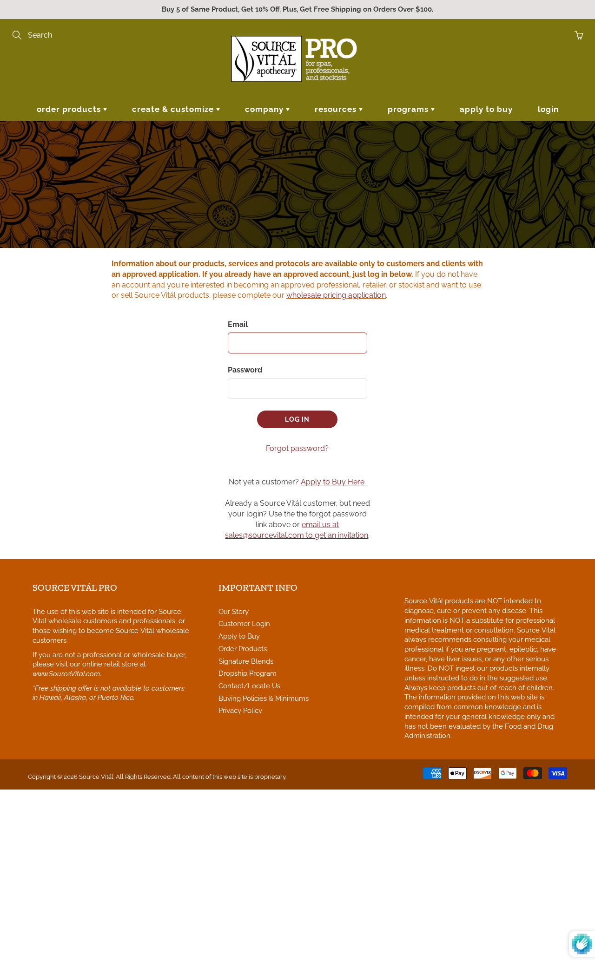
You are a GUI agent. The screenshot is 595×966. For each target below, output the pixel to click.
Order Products (70, 109)
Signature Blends (245, 661)
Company (265, 109)
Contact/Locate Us (249, 686)
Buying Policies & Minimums (263, 698)
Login (548, 109)
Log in (297, 419)
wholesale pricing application (336, 295)
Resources (337, 109)
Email (238, 324)
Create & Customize (174, 109)
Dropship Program (247, 673)
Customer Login (244, 623)
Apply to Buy (486, 109)
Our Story (233, 611)
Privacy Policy (240, 710)
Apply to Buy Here (332, 481)
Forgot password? (297, 448)
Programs (409, 109)
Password (245, 370)
